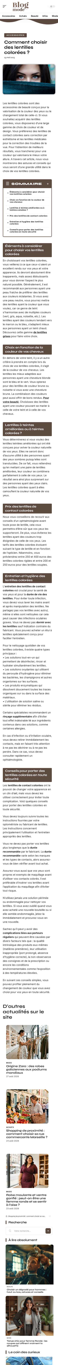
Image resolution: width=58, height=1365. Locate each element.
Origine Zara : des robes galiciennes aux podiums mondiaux (26, 1069)
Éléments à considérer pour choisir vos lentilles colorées (27, 193)
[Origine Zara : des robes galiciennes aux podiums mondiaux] (27, 1042)
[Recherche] (45, 6)
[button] (49, 1216)
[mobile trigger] (5, 6)
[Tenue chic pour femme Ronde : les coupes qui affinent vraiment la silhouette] (29, 1320)
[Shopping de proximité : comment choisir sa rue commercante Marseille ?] (27, 1106)
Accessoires (15, 35)
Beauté (10, 1286)
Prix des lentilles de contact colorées (28, 216)
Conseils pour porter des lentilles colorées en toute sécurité (26, 230)
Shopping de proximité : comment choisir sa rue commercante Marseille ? (26, 1134)
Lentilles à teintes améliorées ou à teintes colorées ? (27, 209)
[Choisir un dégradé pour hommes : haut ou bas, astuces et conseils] (29, 1269)
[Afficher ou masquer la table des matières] (45, 184)
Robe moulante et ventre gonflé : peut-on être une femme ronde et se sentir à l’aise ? (26, 1200)
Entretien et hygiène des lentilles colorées (26, 222)
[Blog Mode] (20, 6)
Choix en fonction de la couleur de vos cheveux (27, 201)
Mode (9, 1063)
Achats (10, 1127)
